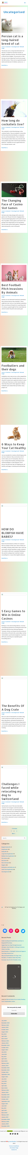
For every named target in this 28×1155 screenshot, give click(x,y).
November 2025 (6, 1023)
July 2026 (4, 1020)
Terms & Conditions (14, 1146)
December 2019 (5, 1126)
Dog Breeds (4, 849)
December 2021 (5, 1094)
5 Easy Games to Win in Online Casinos (13, 614)
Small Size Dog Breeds (7, 869)
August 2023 (5, 1049)
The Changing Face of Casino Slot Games (12, 204)
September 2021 (6, 1101)
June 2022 (4, 1081)
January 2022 (5, 1092)
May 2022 (4, 1083)
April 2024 (4, 1036)
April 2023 (4, 1058)
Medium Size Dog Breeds (8, 856)
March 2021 (4, 1112)
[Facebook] (10, 1134)
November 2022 (6, 1070)
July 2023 (4, 1052)
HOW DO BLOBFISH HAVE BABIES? (13, 532)
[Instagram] (15, 1134)
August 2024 (5, 1031)
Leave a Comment (6, 46)
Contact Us (14, 1149)
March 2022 (4, 1088)
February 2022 (5, 1090)
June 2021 (4, 1105)
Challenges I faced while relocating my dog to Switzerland (12, 791)
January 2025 (5, 1027)
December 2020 (6, 1119)
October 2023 (5, 1047)
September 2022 (6, 1074)
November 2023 (6, 1045)
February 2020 (5, 1121)
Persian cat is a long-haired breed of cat (12, 39)
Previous (14, 828)
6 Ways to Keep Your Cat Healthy (14, 446)
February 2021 (5, 1114)
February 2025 (5, 1025)
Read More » (5, 65)
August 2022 (5, 1076)
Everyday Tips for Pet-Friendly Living (11, 959)
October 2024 (5, 1029)
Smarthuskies (12, 1141)
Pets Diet (4, 860)
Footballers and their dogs (13, 367)
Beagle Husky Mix (6, 847)
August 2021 (5, 1103)
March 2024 (4, 1038)
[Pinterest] (17, 1134)
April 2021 (4, 1110)
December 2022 (6, 1067)
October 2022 (5, 1072)
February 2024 (5, 1040)
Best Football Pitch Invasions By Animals (12, 288)
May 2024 (4, 1034)
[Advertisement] (14, 84)
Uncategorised (15, 46)
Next (14, 833)
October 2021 (5, 1099)
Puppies (4, 865)
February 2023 (5, 1063)
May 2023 (4, 1056)
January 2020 (5, 1123)
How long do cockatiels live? (13, 122)
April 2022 (4, 1085)
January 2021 (5, 1117)
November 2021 (5, 1097)
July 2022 (4, 1079)
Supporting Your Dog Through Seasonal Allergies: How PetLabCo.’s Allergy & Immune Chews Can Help (13, 947)
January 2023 (5, 1065)
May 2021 (4, 1108)
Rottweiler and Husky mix (8, 867)
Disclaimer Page (14, 1147)
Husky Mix (4, 851)
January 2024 (5, 1043)
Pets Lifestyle (5, 862)
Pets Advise (5, 858)
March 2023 (4, 1061)
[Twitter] (13, 1134)
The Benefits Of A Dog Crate (13, 707)
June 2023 (4, 1054)
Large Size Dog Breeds (7, 853)
